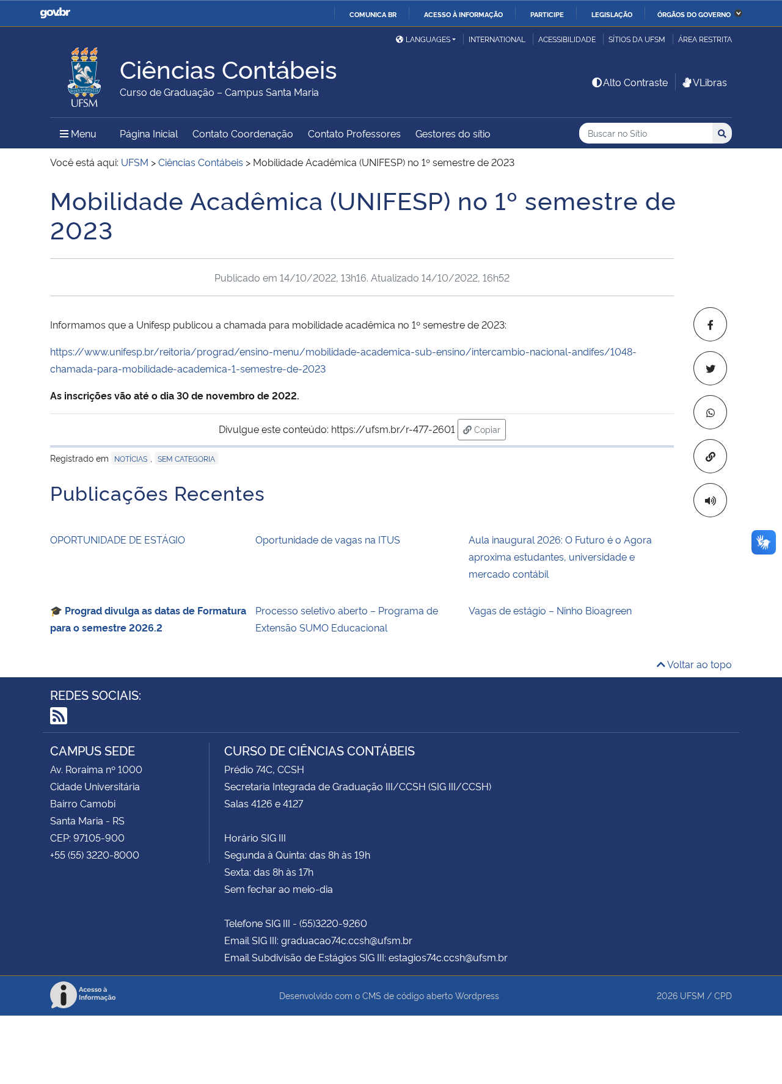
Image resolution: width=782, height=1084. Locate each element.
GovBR (55, 13)
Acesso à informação (463, 14)
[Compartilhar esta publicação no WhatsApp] (710, 412)
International (497, 39)
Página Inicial (149, 133)
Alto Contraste (635, 82)
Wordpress (477, 995)
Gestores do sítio (453, 133)
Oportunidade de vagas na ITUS (327, 539)
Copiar (489, 429)
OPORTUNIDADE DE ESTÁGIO (117, 539)
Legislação (611, 14)
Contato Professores (354, 133)
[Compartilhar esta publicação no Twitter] (710, 368)
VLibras (710, 82)
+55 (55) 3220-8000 (94, 854)
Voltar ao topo (698, 664)
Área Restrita (705, 39)
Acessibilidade (567, 39)
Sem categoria (186, 458)
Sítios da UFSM (636, 39)
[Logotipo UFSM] (85, 74)
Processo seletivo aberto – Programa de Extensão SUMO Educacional (346, 618)
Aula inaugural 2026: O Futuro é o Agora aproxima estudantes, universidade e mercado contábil (560, 556)
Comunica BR (372, 14)
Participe (547, 14)
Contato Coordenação (242, 133)
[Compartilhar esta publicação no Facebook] (710, 324)
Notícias (130, 458)
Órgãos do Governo (694, 14)
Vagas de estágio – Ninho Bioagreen (550, 610)
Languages (428, 39)
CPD (723, 995)
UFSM (692, 995)
